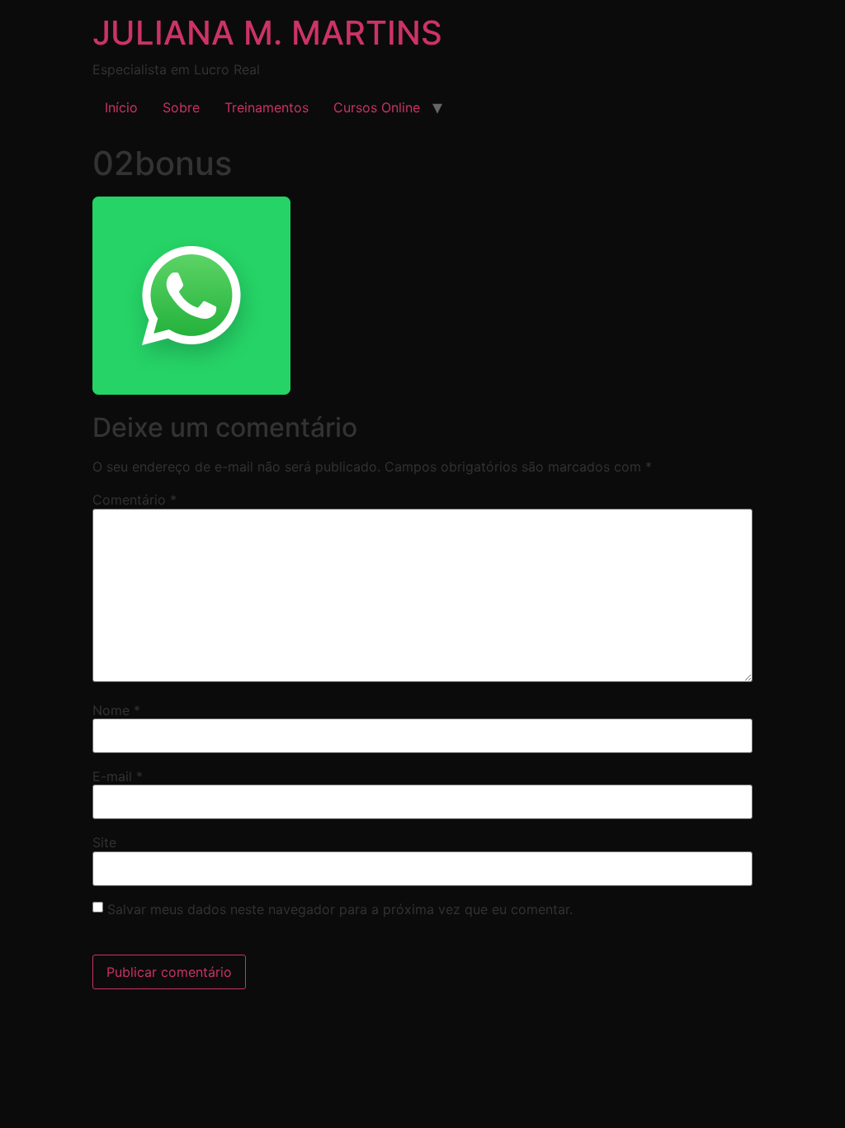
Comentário (134, 499)
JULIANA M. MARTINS (267, 32)
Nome (116, 710)
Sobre (181, 107)
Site (104, 842)
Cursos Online (376, 107)
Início (121, 107)
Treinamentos (266, 107)
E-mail (117, 776)
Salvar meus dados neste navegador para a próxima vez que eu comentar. (340, 909)
